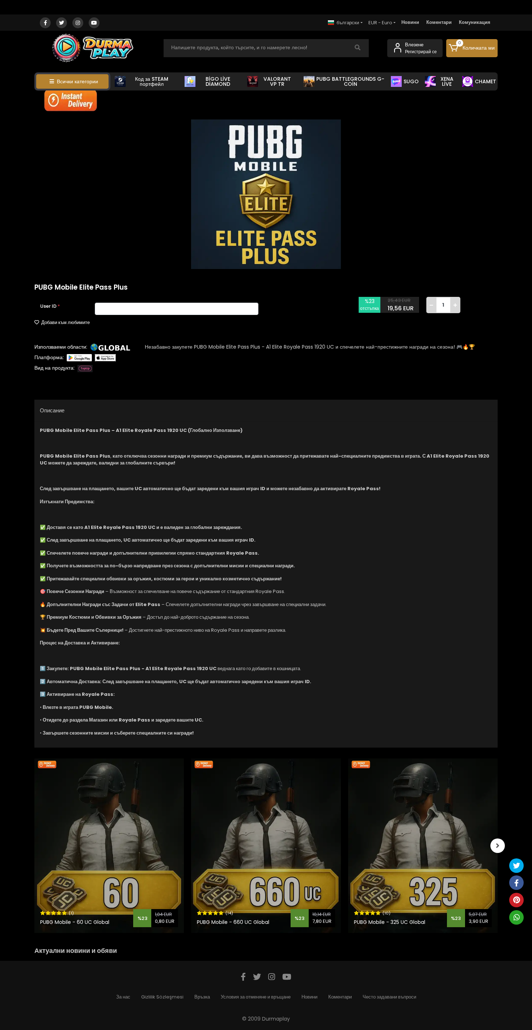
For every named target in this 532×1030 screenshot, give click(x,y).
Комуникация (474, 22)
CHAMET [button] (485, 81)
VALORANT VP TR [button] (277, 81)
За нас (123, 996)
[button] (472, 48)
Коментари (439, 22)
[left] (34, 846)
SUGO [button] (411, 81)
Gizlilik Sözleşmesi (162, 996)
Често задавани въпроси (389, 996)
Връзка (202, 996)
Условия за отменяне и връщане (256, 996)
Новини (410, 22)
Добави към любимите (65, 322)
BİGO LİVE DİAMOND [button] (218, 81)
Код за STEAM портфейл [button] (151, 81)
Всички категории (77, 81)
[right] (497, 846)
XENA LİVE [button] (446, 81)
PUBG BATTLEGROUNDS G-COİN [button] (350, 81)
